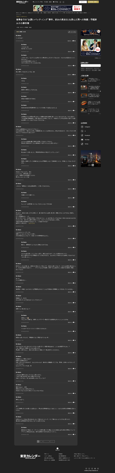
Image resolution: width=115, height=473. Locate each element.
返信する (69, 40)
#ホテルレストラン (89, 68)
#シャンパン (97, 68)
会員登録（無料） (93, 1)
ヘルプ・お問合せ (48, 455)
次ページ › (46, 441)
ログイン (83, 2)
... (75, 35)
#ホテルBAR (94, 70)
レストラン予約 (38, 2)
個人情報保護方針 (62, 455)
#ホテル (82, 68)
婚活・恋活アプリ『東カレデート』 (81, 455)
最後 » (52, 441)
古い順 (24, 31)
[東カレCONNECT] (57, 8)
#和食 (99, 70)
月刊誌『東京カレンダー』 (79, 453)
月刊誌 (56, 2)
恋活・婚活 (48, 2)
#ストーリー (88, 70)
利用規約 (60, 453)
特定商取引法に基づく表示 (64, 460)
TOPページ (46, 453)
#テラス (82, 70)
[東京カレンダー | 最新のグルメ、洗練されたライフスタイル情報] (24, 2)
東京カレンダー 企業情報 (49, 460)
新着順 (21, 31)
